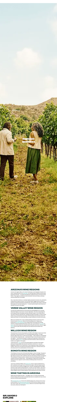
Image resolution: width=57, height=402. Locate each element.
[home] (8, 1)
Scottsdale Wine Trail (16, 380)
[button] (20, 1)
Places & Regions (19, 1)
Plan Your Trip (31, 1)
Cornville (41, 323)
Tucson (19, 342)
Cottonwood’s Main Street (24, 382)
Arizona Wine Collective (25, 383)
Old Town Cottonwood (20, 322)
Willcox (21, 339)
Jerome (12, 326)
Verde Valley (25, 293)
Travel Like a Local (37, 1)
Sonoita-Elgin (28, 363)
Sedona (12, 325)
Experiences (25, 1)
